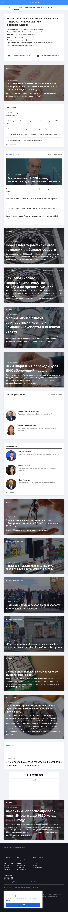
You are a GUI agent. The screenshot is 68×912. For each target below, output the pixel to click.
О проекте (7, 857)
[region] (23, 899)
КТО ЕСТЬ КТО (21, 863)
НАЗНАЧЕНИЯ (21, 865)
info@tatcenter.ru (8, 875)
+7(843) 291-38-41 (21, 34)
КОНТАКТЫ (7, 860)
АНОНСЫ (35, 865)
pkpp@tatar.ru (27, 40)
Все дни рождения (55, 394)
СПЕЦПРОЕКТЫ (37, 860)
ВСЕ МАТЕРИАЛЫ (8, 863)
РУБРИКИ (6, 867)
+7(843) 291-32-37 (34, 34)
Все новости (11, 144)
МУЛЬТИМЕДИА (8, 869)
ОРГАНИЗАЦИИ (21, 867)
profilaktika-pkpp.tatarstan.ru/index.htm (24, 45)
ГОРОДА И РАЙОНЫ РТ (23, 860)
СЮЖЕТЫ (6, 865)
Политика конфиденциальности (13, 854)
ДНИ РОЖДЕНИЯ (21, 869)
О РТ (18, 857)
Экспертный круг (14, 154)
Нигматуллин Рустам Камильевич (31, 29)
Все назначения (12, 492)
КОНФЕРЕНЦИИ (37, 867)
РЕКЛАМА (35, 863)
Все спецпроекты (55, 154)
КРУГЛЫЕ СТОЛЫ (38, 857)
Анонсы (7, 7)
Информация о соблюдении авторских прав (16, 850)
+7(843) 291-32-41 (18, 37)
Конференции (11, 270)
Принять (23, 904)
